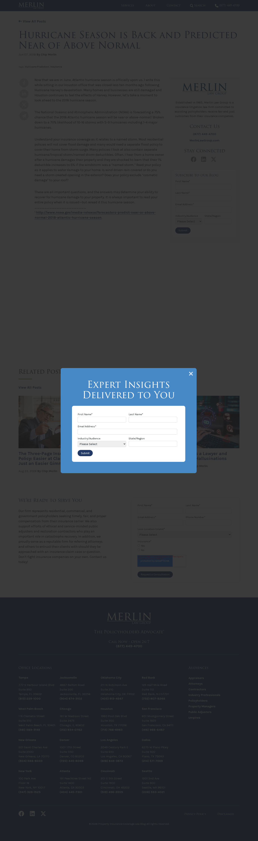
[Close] (191, 373)
